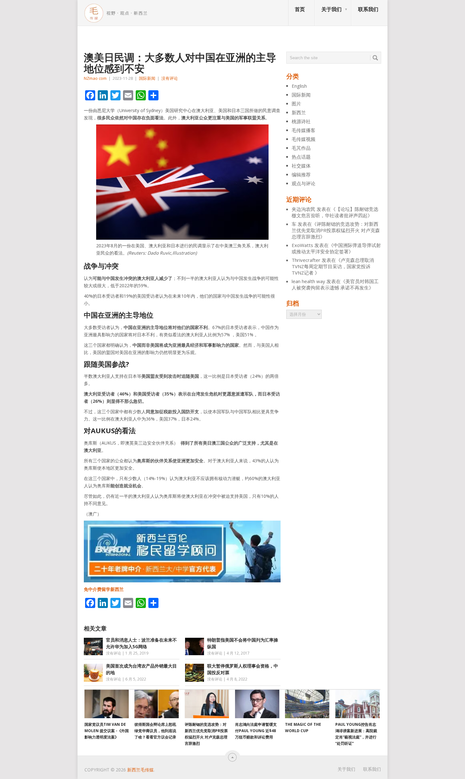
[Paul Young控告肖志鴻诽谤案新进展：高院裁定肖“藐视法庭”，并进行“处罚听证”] (357, 704)
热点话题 (301, 157)
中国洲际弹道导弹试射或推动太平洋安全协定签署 (336, 248)
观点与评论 (303, 183)
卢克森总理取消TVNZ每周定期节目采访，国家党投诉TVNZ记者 (333, 266)
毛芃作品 (301, 148)
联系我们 (368, 9)
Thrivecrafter (306, 260)
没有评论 (169, 78)
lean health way (308, 281)
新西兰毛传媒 (140, 770)
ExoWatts (302, 245)
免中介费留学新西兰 (104, 589)
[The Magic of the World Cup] (307, 704)
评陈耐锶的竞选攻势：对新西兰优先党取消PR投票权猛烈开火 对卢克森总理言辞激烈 (336, 230)
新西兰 (299, 112)
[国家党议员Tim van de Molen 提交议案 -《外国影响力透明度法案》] (106, 704)
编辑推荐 (301, 174)
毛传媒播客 (303, 130)
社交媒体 (301, 165)
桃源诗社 (301, 121)
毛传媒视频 (303, 139)
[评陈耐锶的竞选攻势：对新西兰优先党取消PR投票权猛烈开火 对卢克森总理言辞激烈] (207, 704)
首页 (300, 9)
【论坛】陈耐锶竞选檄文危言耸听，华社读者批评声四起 (335, 212)
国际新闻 (147, 78)
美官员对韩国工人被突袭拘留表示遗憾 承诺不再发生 (335, 284)
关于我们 (331, 9)
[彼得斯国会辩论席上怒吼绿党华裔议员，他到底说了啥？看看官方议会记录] (156, 704)
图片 (296, 103)
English (299, 86)
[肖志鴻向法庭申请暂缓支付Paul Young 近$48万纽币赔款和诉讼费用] (257, 704)
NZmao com (95, 78)
